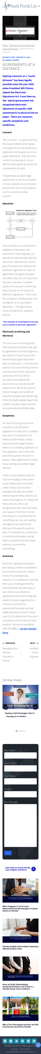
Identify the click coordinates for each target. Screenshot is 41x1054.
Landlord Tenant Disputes (34, 650)
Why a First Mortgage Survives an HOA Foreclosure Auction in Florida (20, 1025)
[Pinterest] (22, 1041)
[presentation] (20, 697)
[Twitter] (16, 1041)
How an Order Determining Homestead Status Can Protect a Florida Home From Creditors (18, 986)
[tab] (16, 731)
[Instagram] (10, 1041)
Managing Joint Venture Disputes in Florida (10, 652)
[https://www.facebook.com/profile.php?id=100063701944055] (5, 1041)
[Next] (35, 707)
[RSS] (34, 1041)
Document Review (11, 60)
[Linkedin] (28, 1041)
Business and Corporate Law (16, 57)
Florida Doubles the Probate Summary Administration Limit (20, 947)
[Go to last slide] (6, 707)
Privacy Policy (25, 1049)
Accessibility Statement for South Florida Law (20, 1052)
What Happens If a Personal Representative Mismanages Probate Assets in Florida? (20, 908)
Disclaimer (14, 1049)
